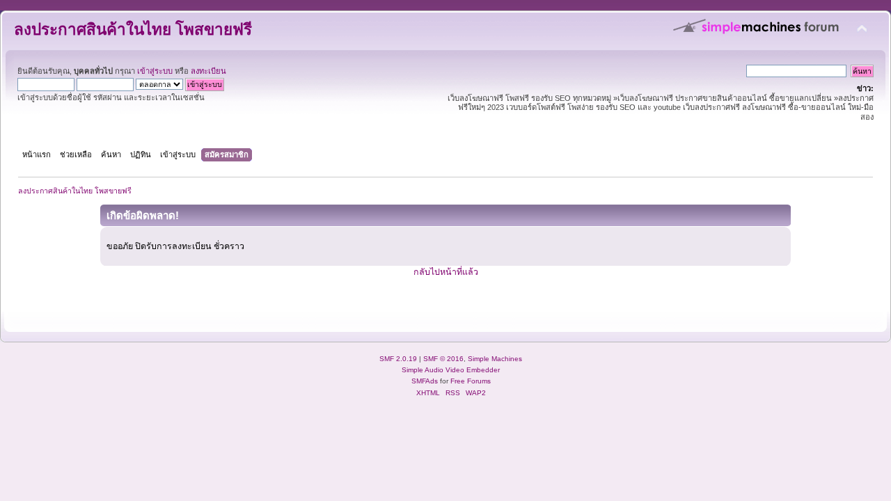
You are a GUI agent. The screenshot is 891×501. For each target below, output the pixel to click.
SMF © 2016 (443, 359)
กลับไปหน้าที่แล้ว (445, 272)
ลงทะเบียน (208, 71)
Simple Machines (495, 359)
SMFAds (424, 381)
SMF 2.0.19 (398, 359)
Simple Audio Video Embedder (451, 370)
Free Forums (470, 381)
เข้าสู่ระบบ (155, 71)
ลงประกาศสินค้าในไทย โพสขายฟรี (133, 29)
